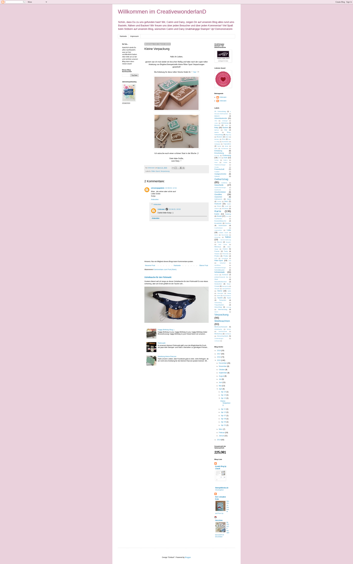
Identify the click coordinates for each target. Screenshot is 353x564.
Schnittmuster (219, 270)
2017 (219, 354)
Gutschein (218, 197)
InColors (225, 208)
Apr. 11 (223, 409)
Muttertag (217, 237)
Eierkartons (224, 148)
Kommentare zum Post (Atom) (164, 269)
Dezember (223, 363)
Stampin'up (225, 286)
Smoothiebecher (220, 281)
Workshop (218, 334)
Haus (229, 199)
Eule (225, 158)
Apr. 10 (223, 412)
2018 (219, 351)
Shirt (216, 279)
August (221, 376)
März (221, 429)
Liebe (229, 230)
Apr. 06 (223, 419)
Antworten (155, 199)
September (223, 373)
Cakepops (217, 144)
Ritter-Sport (155, 171)
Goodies (218, 194)
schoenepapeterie (157, 188)
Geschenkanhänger (220, 187)
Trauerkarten (219, 305)
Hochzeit (217, 204)
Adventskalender (220, 118)
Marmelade (224, 235)
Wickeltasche (218, 329)
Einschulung (219, 153)
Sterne (219, 291)
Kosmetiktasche (220, 221)
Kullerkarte (223, 225)
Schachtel (223, 263)
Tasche (220, 298)
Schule (216, 274)
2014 (219, 440)
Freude (216, 167)
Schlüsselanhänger (220, 267)
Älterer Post (203, 265)
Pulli (215, 258)
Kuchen (228, 223)
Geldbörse (224, 182)
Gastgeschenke (220, 174)
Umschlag (218, 307)
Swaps (229, 293)
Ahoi (215, 120)
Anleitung (224, 123)
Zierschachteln (222, 336)
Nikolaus (217, 247)
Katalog (228, 214)
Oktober (222, 370)
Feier (216, 162)
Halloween (218, 199)
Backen (225, 128)
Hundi (226, 206)
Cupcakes (227, 144)
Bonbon (216, 139)
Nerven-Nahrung (225, 240)
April (221, 389)
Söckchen (218, 284)
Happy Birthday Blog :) (166, 330)
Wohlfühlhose (223, 331)
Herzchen (219, 520)
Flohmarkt (161, 343)
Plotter (225, 256)
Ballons (216, 130)
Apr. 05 (223, 422)
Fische (225, 162)
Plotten (217, 256)
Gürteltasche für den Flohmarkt (157, 277)
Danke (219, 146)
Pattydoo (217, 253)
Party (226, 251)
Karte (217, 211)
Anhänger (225, 120)
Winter (229, 329)
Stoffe (229, 291)
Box (223, 139)
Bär (225, 130)
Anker (216, 123)
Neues (219, 242)
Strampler (220, 293)
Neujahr (228, 242)
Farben (216, 160)
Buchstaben (225, 141)
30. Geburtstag (220, 111)
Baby (216, 128)
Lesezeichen (218, 230)
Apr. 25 (223, 392)
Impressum (134, 36)
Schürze (225, 274)
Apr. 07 (223, 416)
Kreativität (218, 223)
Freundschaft (219, 169)
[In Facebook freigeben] (181, 168)
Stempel (216, 288)
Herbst (219, 201)
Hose (219, 206)
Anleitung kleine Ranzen (167, 356)
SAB (229, 260)
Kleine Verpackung (225, 403)
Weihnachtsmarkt (220, 327)
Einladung (218, 151)
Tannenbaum (227, 295)
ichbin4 (216, 208)
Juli (220, 379)
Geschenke (217, 190)
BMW (227, 137)
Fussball (216, 171)
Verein (216, 312)
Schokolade (219, 272)
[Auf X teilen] (178, 168)
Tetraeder (222, 300)
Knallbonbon (218, 218)
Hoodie (229, 204)
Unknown (161, 209)
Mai (220, 386)
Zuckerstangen (218, 338)
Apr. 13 (223, 398)
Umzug (228, 307)
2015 (219, 360)
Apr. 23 (223, 395)
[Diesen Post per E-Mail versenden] (173, 168)
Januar (221, 436)
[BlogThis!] (175, 168)
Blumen (219, 137)
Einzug (216, 155)
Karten (216, 214)
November (223, 366)
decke (226, 146)
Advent (216, 116)
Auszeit (217, 125)
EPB (219, 157)
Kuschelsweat (218, 228)
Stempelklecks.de (221, 488)
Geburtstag (221, 179)
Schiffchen (217, 265)
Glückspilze (219, 490)
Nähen (228, 237)
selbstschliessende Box (221, 277)
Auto (226, 125)
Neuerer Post (150, 265)
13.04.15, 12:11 (171, 188)
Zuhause (217, 341)
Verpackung (165, 171)
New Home (222, 244)
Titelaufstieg (218, 302)
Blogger (188, 557)
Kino (227, 216)
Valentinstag (222, 309)
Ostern (225, 249)
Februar (222, 433)
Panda (216, 251)
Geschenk (218, 185)
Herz (226, 201)
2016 (219, 357)
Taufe (229, 298)
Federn (225, 160)
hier (194, 72)
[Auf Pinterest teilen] (183, 168)
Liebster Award (223, 232)
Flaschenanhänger (220, 165)
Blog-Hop (228, 134)
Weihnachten (222, 320)
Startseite (123, 36)
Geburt (217, 176)
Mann (216, 235)
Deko (215, 148)
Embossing (227, 155)
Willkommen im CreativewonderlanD (162, 12)
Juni (220, 382)
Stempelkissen (226, 288)
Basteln (216, 132)
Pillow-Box (225, 253)
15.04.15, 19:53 (175, 209)
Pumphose (225, 258)
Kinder (219, 216)
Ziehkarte (228, 334)
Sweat (218, 295)
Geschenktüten (220, 192)
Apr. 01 (223, 425)
